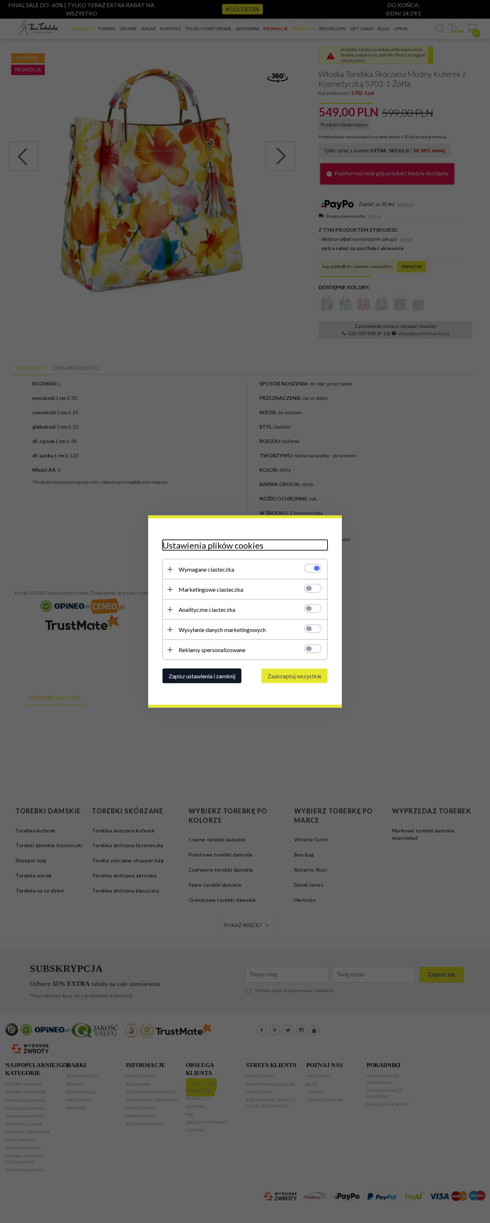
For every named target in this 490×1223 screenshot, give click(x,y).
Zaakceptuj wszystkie (294, 676)
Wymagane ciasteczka (206, 569)
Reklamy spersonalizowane (212, 649)
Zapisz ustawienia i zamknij (202, 676)
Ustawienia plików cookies (212, 545)
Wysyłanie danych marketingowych (222, 629)
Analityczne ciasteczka (207, 609)
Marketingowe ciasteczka (211, 589)
